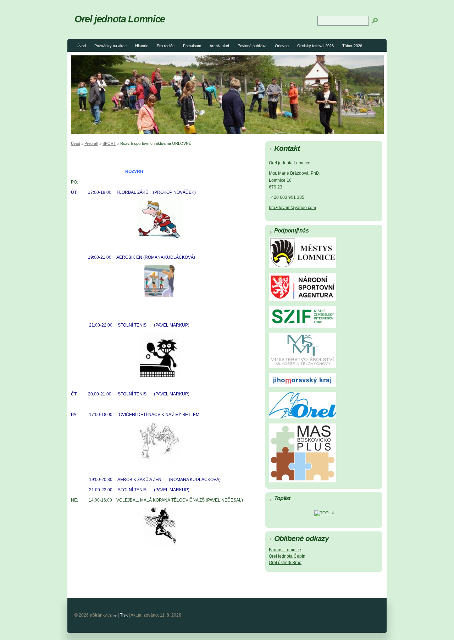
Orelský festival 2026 (315, 46)
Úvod (81, 46)
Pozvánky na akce (110, 46)
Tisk (124, 615)
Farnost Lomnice (285, 549)
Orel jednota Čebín (287, 556)
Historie (141, 46)
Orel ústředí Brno (285, 562)
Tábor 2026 (352, 46)
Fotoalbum (192, 46)
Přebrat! (91, 143)
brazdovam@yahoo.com (292, 207)
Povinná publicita (252, 46)
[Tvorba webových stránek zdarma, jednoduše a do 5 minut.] (115, 615)
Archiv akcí (219, 46)
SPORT (109, 143)
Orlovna (282, 46)
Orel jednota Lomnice (119, 18)
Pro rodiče (166, 46)
